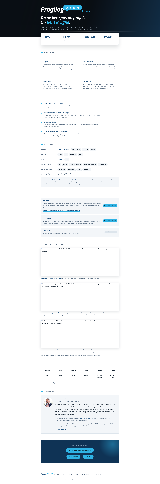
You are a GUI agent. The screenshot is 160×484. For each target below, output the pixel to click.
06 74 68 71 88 (73, 457)
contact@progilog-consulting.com (80, 450)
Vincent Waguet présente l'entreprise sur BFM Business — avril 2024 (61, 210)
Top (78, 424)
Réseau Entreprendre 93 (85, 418)
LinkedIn (88, 457)
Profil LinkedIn (61, 429)
